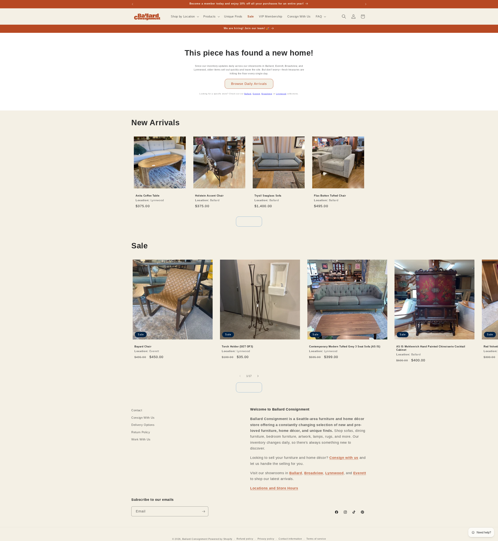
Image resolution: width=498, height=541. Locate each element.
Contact (136, 410)
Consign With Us (143, 417)
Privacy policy (266, 539)
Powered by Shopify (220, 539)
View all (249, 221)
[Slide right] (258, 376)
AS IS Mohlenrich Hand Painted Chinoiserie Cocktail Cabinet (430, 348)
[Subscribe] (203, 511)
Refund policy (245, 539)
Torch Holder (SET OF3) (237, 346)
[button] (184, 16)
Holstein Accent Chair (209, 195)
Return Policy (140, 432)
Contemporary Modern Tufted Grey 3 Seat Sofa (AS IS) (344, 346)
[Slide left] (240, 376)
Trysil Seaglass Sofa (267, 195)
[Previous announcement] (132, 4)
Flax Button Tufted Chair (330, 195)
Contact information (290, 539)
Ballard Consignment (195, 539)
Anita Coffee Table (148, 195)
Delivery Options (143, 424)
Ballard (248, 94)
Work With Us (141, 439)
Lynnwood (281, 94)
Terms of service (316, 539)
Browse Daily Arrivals (249, 83)
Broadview (266, 94)
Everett (256, 94)
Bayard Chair (142, 346)
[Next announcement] (365, 4)
